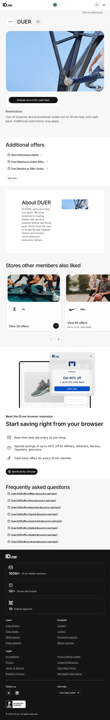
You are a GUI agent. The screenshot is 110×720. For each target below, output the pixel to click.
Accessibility (12, 656)
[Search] (97, 5)
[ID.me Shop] (9, 5)
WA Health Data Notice (69, 673)
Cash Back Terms (66, 668)
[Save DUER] (38, 21)
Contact (61, 631)
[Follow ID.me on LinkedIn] (17, 693)
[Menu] (104, 5)
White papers (13, 637)
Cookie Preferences (67, 662)
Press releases (13, 643)
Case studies (12, 625)
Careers (61, 625)
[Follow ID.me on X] (9, 693)
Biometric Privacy (15, 673)
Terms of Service (15, 668)
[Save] (55, 279)
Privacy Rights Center (68, 656)
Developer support (67, 637)
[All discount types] (55, 5)
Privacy (10, 662)
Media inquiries (65, 643)
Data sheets (12, 631)
